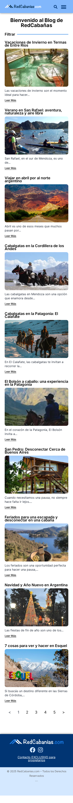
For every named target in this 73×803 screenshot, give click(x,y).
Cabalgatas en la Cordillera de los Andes (34, 247)
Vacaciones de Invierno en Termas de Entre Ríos (35, 44)
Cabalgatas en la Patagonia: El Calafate (31, 315)
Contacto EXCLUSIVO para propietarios (36, 758)
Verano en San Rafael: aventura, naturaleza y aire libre (33, 111)
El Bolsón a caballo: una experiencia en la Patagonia (36, 383)
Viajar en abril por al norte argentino (27, 179)
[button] (55, 7)
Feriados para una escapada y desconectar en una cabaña (31, 518)
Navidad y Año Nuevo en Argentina (36, 585)
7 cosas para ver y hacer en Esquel (36, 645)
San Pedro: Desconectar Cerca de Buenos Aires (35, 451)
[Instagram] (40, 750)
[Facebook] (32, 750)
